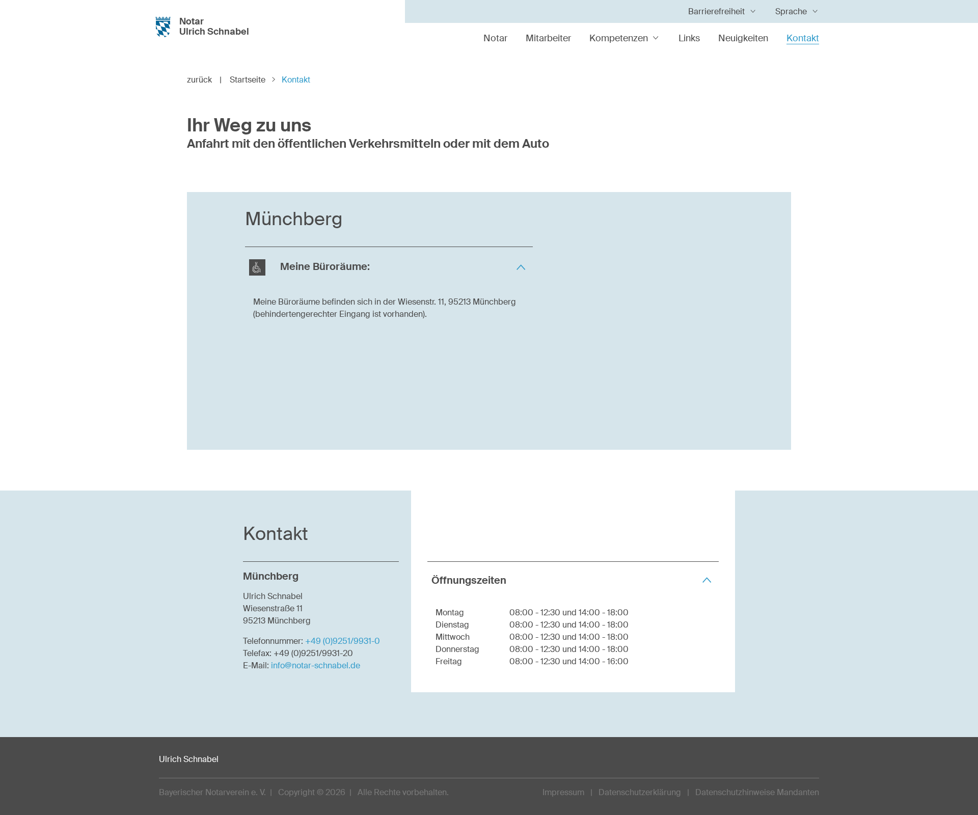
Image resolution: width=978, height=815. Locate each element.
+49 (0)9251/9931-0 (342, 641)
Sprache (791, 11)
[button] (389, 267)
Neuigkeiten (743, 38)
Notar (495, 38)
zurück (204, 79)
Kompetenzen (618, 38)
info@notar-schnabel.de (315, 665)
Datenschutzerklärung (640, 792)
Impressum (563, 792)
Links (689, 38)
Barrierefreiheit (716, 11)
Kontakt (802, 38)
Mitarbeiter (548, 38)
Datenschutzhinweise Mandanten (757, 792)
